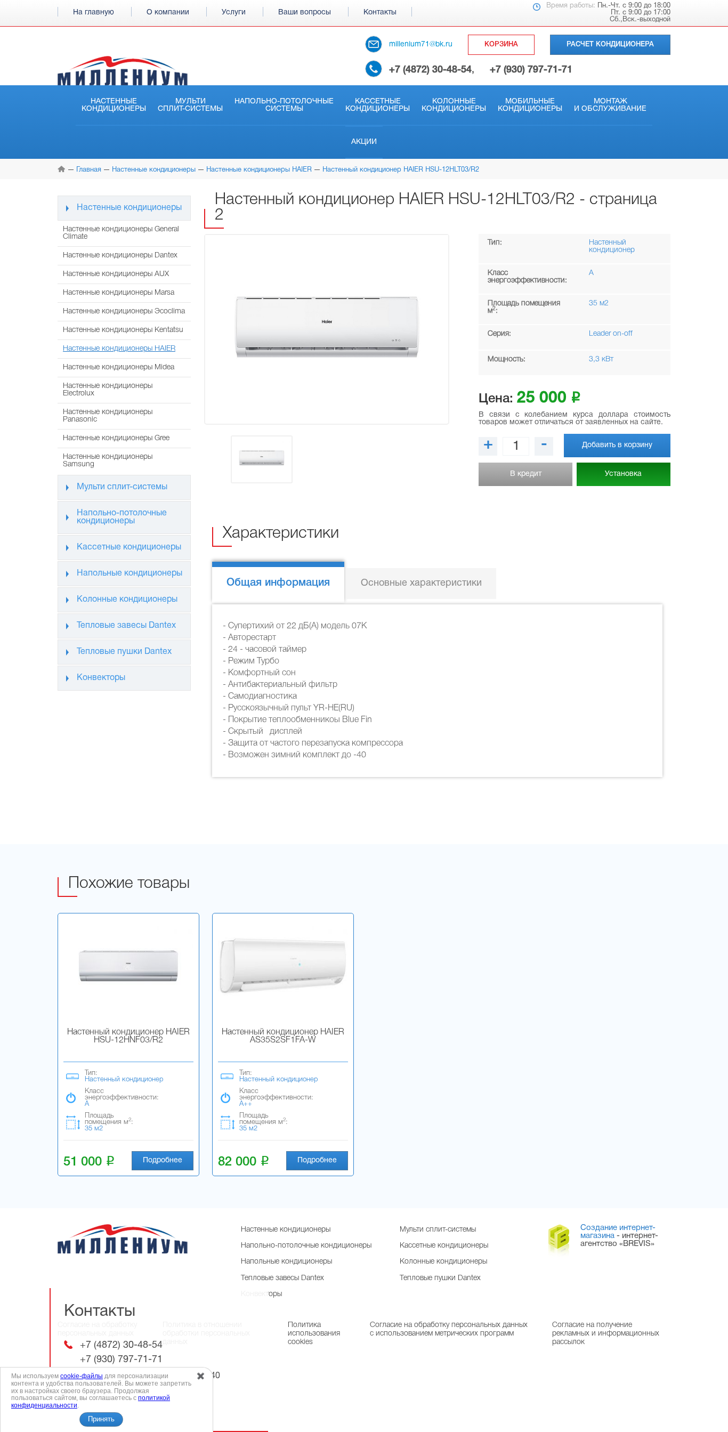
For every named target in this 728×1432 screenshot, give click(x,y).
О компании (168, 12)
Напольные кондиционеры (129, 573)
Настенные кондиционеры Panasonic (107, 416)
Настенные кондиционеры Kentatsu (123, 330)
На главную (93, 12)
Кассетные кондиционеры (377, 105)
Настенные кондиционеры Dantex (120, 255)
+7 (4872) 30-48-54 (430, 70)
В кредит (525, 474)
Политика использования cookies (314, 1334)
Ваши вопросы (304, 12)
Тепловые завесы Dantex (126, 625)
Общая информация (278, 583)
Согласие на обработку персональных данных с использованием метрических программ (449, 1329)
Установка (623, 474)
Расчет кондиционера (610, 44)
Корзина (501, 44)
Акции (364, 142)
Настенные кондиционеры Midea (118, 367)
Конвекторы (101, 678)
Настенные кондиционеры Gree (116, 438)
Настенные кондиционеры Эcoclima (124, 311)
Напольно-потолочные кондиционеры (122, 517)
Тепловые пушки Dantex (124, 652)
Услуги (234, 12)
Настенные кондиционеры (114, 105)
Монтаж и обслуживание (610, 105)
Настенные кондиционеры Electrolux (107, 390)
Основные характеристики (421, 583)
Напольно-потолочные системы (284, 105)
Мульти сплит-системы (190, 105)
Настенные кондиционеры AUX (116, 274)
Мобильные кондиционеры (530, 105)
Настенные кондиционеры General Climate (121, 233)
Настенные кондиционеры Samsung (107, 461)
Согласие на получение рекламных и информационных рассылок (605, 1334)
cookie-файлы (81, 1376)
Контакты (380, 12)
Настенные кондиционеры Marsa (118, 292)
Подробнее (162, 1160)
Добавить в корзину (617, 445)
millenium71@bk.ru (420, 44)
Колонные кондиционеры (454, 105)
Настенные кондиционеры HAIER (119, 348)
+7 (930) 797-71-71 (531, 70)
